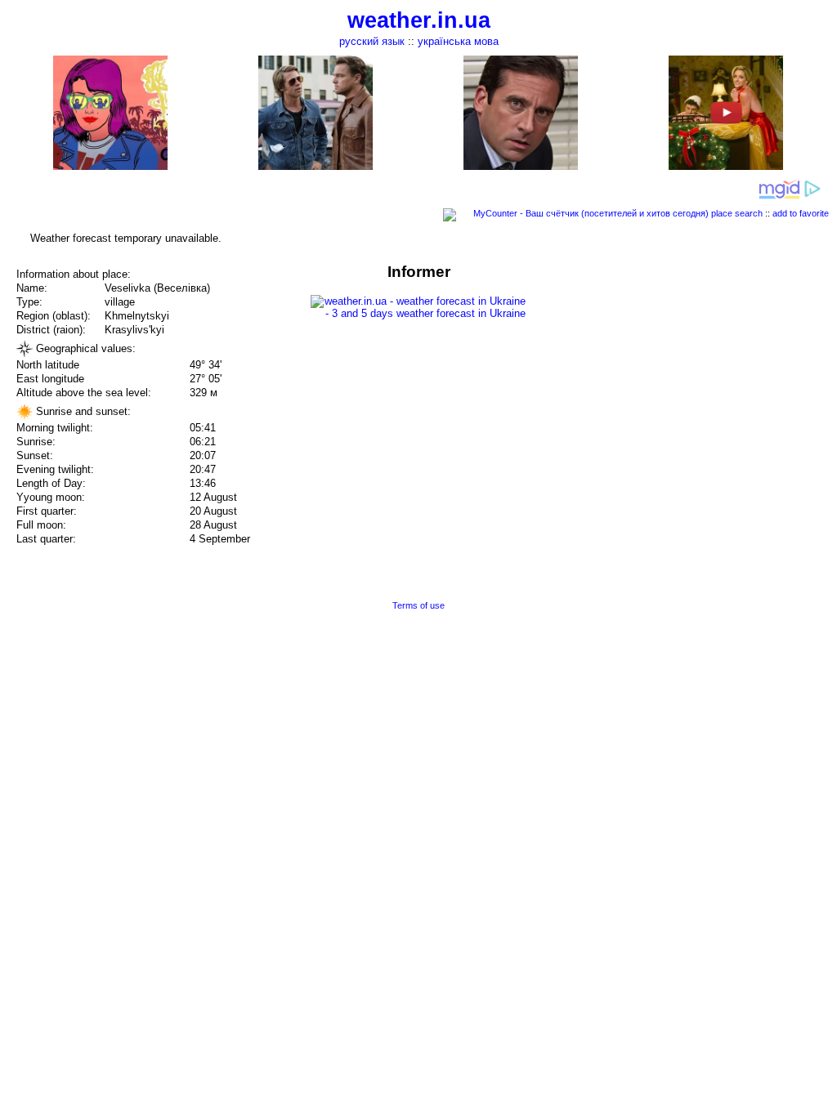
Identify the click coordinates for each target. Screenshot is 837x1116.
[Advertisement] (672, 377)
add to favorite (800, 213)
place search (737, 213)
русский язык (372, 41)
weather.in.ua (418, 20)
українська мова (458, 41)
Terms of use (418, 605)
